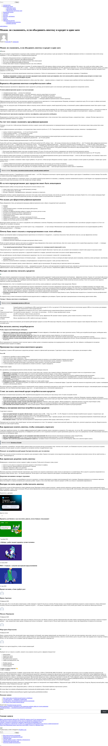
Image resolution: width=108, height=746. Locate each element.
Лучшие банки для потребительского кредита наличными (18, 700)
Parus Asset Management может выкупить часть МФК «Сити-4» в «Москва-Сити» (22, 725)
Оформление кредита (9, 20)
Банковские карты (8, 6)
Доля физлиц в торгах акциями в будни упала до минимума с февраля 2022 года (21, 720)
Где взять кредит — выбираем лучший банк (15, 699)
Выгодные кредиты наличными (11, 735)
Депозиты (6, 13)
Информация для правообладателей (12, 737)
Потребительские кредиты (13, 22)
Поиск (1, 709)
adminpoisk (16, 41)
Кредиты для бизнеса (9, 16)
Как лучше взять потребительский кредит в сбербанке (17, 698)
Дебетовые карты (11, 8)
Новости (5, 19)
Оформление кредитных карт (14, 10)
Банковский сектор (8, 12)
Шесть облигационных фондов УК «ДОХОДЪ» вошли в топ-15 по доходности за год (23, 719)
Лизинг (5, 17)
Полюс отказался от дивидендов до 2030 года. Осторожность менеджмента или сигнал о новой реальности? (29, 723)
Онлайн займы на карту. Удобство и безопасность (16, 739)
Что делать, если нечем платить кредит (13, 702)
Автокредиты (7, 5)
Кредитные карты (11, 9)
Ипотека (5, 15)
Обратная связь (7, 738)
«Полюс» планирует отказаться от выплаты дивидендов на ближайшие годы (21, 722)
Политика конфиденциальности (11, 742)
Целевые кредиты (11, 23)
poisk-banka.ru (3, 0)
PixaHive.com (22, 729)
